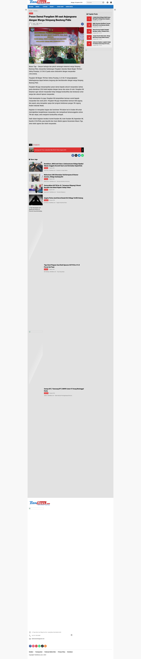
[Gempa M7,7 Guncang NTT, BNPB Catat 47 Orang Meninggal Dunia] (36, 392)
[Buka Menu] (111, 2)
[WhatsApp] (82, 155)
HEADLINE (46, 200)
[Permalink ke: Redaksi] (31, 24)
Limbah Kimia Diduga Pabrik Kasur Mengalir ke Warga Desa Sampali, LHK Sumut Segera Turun (101, 18)
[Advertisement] (56, 135)
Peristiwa (31, 13)
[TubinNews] (39, 2)
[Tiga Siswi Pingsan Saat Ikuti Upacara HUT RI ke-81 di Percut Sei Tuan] (36, 268)
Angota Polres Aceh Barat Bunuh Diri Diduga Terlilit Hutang (63, 198)
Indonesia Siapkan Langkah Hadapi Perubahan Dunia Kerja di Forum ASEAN (102, 42)
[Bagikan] (82, 24)
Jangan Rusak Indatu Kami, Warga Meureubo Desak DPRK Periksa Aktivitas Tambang (101, 36)
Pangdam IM (36, 144)
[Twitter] (76, 155)
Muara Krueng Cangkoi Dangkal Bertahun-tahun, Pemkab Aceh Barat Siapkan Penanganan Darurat (101, 30)
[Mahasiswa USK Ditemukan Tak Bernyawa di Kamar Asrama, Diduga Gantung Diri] (36, 178)
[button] (103, 2)
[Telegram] (79, 155)
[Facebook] (72, 155)
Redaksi (34, 23)
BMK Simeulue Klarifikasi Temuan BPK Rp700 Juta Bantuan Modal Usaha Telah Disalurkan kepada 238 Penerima (101, 24)
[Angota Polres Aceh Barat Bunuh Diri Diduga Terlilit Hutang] (36, 200)
